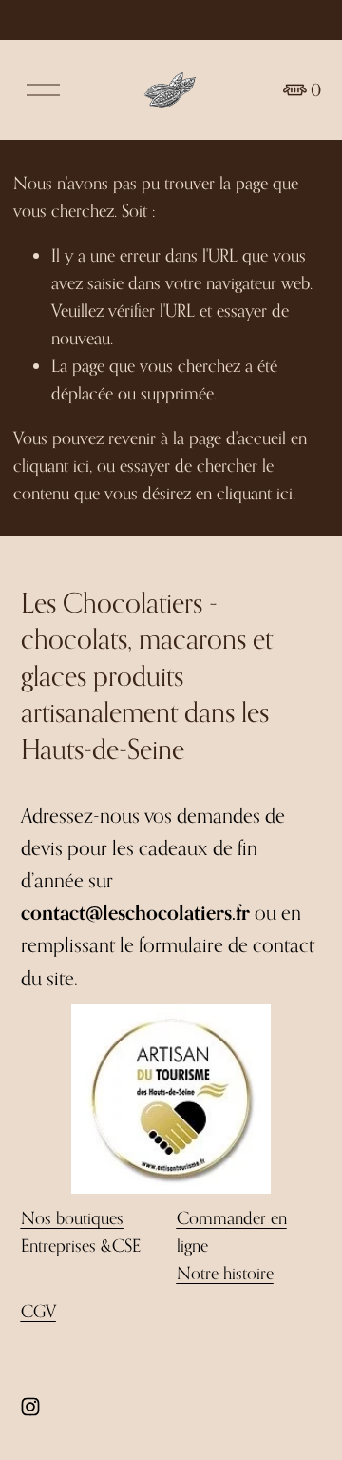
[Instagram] (30, 1406)
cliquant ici (51, 465)
